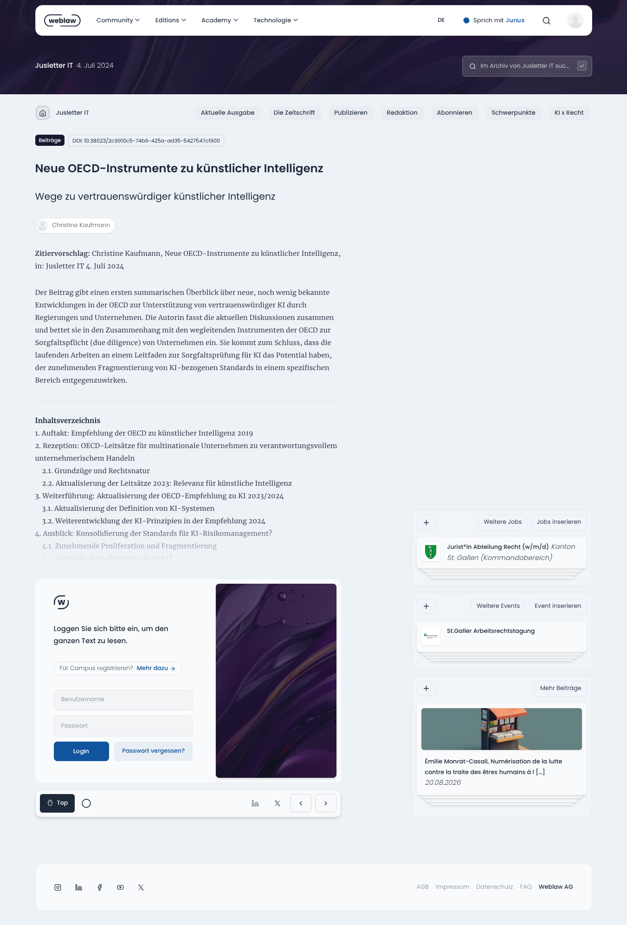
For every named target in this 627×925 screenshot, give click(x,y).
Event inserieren (558, 606)
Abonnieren (454, 112)
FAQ (526, 887)
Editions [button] (167, 20)
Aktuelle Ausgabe (228, 112)
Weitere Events (498, 606)
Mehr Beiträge (561, 688)
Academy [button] (216, 20)
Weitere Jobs (503, 522)
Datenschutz (494, 887)
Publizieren (350, 112)
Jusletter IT (72, 112)
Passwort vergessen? (153, 751)
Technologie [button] (272, 20)
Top (62, 803)
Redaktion (402, 112)
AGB (423, 887)
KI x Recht (569, 112)
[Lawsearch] (582, 66)
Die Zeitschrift (294, 112)
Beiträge (50, 140)
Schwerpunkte (513, 112)
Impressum (452, 887)
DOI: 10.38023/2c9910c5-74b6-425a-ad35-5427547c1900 (146, 140)
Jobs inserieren (559, 522)
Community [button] (115, 20)
